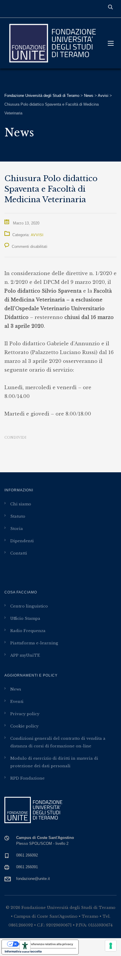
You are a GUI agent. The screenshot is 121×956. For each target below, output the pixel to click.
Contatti (18, 553)
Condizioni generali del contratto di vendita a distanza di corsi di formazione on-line (57, 742)
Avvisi (37, 235)
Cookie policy (24, 726)
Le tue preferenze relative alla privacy (46, 944)
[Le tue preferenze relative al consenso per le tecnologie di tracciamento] (110, 945)
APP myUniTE (25, 655)
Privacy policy (24, 713)
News (15, 689)
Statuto (17, 516)
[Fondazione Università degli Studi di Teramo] (52, 43)
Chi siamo (20, 504)
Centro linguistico (29, 606)
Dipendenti (22, 540)
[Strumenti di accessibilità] (25, 945)
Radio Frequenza (28, 630)
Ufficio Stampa (25, 618)
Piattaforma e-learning (34, 643)
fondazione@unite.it (33, 878)
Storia (16, 528)
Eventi (16, 701)
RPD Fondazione (27, 778)
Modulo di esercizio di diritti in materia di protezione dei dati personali (54, 762)
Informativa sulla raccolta (23, 951)
